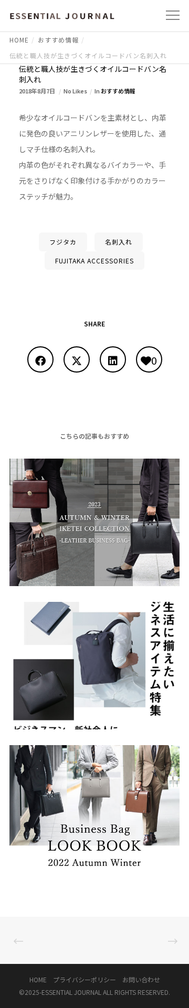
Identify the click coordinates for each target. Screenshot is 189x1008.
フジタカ (63, 241)
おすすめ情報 (118, 91)
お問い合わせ (141, 979)
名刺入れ (118, 241)
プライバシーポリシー (84, 979)
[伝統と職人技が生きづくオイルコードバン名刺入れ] (40, 359)
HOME (38, 979)
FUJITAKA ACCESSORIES (94, 260)
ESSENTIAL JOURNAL (71, 992)
